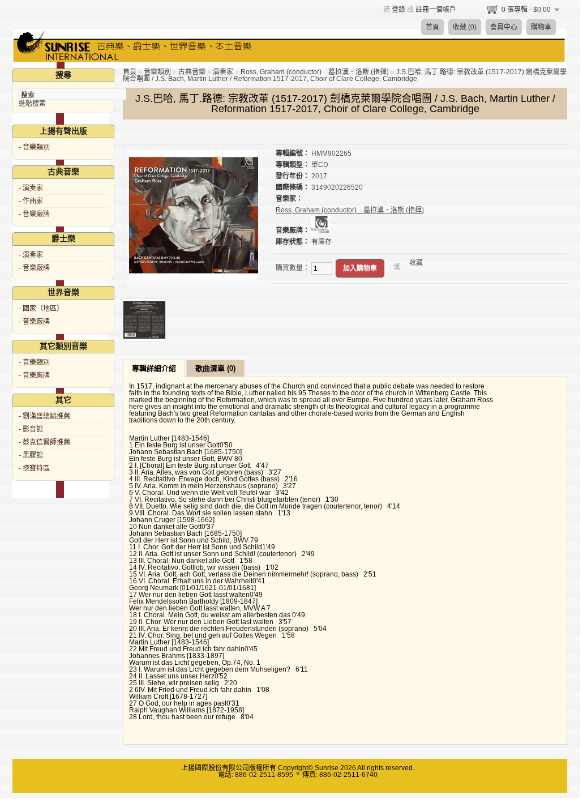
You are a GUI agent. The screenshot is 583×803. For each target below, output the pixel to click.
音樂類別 (157, 72)
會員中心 (503, 27)
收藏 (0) (465, 27)
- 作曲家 (31, 201)
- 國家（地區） (41, 309)
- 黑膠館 (31, 455)
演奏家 (223, 72)
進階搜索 (32, 104)
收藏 (416, 263)
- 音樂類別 (34, 147)
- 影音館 (31, 429)
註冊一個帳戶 (435, 10)
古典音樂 (191, 72)
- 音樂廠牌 (34, 214)
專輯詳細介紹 (154, 368)
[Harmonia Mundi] (320, 230)
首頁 (432, 27)
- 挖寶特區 (34, 468)
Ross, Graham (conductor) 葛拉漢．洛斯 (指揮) (315, 72)
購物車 (541, 27)
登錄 (398, 10)
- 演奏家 (31, 188)
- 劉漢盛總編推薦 (44, 416)
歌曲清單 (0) (215, 368)
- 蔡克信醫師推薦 (44, 442)
